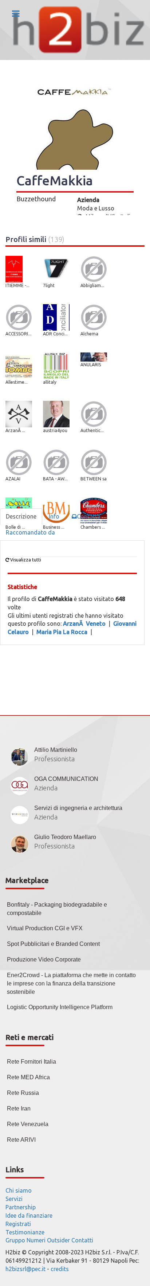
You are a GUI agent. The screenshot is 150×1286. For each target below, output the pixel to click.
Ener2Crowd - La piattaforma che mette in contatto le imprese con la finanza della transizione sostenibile (71, 983)
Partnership (20, 1207)
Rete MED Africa (28, 1077)
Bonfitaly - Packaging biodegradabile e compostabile (57, 909)
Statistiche (22, 587)
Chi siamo (18, 1190)
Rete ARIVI (21, 1140)
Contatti (82, 1240)
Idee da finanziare (28, 1215)
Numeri (36, 1240)
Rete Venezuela (27, 1124)
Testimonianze (24, 1232)
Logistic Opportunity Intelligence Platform (59, 1007)
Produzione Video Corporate (44, 959)
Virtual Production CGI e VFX (45, 928)
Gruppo (15, 1240)
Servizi (14, 1199)
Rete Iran (19, 1108)
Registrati (18, 1224)
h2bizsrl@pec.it (25, 1269)
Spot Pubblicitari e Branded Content (53, 944)
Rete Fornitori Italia (31, 1062)
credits (60, 1269)
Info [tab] (54, 516)
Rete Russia (23, 1093)
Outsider (58, 1240)
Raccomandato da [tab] (30, 532)
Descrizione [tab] (21, 516)
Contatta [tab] (88, 516)
